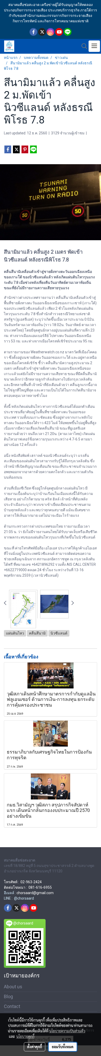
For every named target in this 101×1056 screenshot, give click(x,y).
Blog (8, 996)
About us (13, 986)
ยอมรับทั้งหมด (63, 1046)
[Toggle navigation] (94, 46)
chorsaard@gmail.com (35, 893)
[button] (82, 46)
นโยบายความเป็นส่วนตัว (67, 1031)
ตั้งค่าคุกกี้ (34, 1046)
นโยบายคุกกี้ (25, 1036)
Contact (12, 1006)
